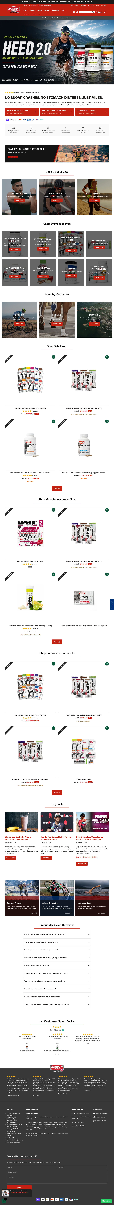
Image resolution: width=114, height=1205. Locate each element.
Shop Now (19, 200)
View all (57, 488)
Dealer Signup (11, 1131)
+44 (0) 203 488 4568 (82, 1113)
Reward (33, 913)
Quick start (74, 5)
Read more (10, 858)
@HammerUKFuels (100, 1120)
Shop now (15, 276)
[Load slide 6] (107, 85)
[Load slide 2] (101, 85)
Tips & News (60, 18)
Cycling (78, 857)
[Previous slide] (47, 82)
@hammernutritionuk (101, 1117)
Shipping (103, 5)
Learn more (101, 913)
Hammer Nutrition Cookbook (15, 1141)
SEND (19, 1188)
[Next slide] (51, 82)
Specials (83, 5)
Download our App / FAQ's (14, 1124)
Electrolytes (86, 857)
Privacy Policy (11, 1137)
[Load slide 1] (99, 85)
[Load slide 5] (106, 85)
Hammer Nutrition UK (101, 1113)
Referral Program (12, 1126)
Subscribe (67, 913)
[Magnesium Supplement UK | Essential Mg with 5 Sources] (27, 1047)
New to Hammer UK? (48, 18)
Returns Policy (11, 1119)
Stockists (69, 18)
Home (97, 5)
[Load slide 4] (104, 85)
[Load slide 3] (102, 85)
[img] (57, 1027)
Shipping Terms (11, 1117)
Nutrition (94, 857)
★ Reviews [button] (112, 604)
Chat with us (106, 1201)
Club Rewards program (13, 1142)
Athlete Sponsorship (12, 1130)
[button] (55, 1053)
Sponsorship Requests (13, 1128)
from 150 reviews (56, 1030)
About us (91, 5)
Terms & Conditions (12, 1139)
